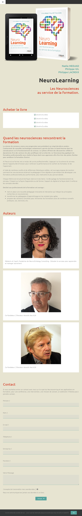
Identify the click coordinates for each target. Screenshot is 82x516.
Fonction (6, 461)
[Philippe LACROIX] (41, 325)
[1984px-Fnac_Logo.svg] (41, 118)
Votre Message (8, 473)
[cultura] (41, 122)
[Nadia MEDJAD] (41, 219)
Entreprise (7, 449)
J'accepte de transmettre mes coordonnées (19, 489)
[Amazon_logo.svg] (41, 126)
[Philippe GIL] (41, 273)
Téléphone (7, 437)
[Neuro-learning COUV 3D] (41, 7)
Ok (74, 513)
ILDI (34, 315)
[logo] (41, 114)
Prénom (6, 401)
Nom (5, 413)
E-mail (6, 425)
